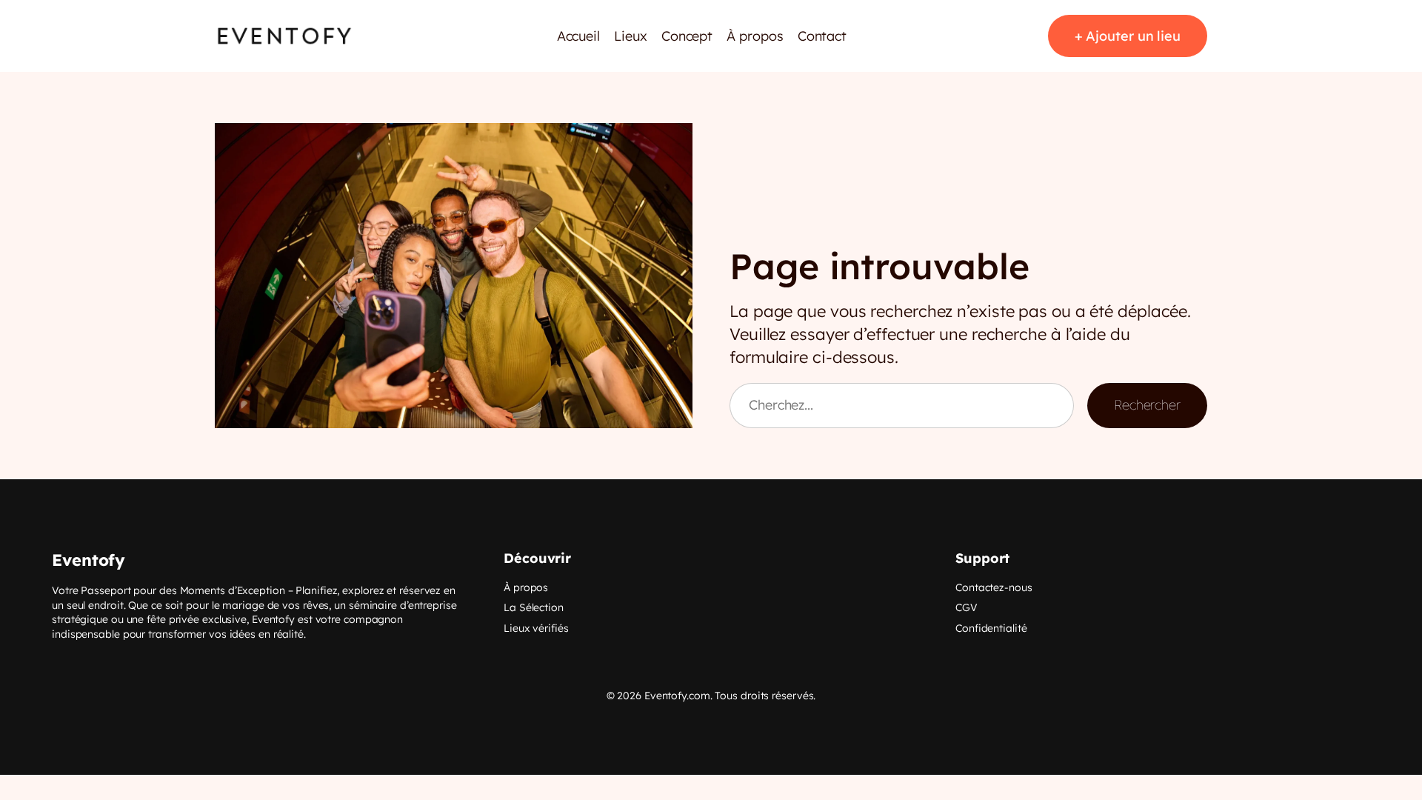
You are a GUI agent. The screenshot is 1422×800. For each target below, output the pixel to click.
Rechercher (1147, 404)
